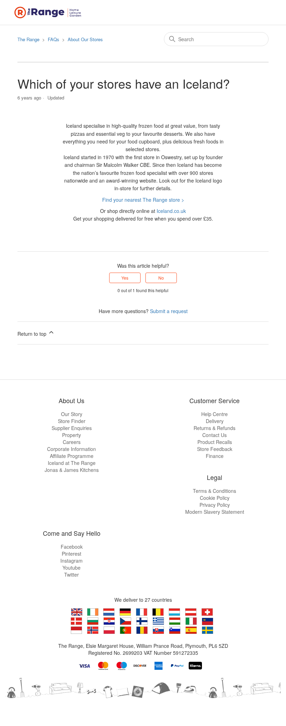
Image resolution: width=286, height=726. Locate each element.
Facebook (72, 546)
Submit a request (169, 311)
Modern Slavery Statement (214, 511)
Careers (72, 441)
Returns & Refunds (214, 427)
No (161, 278)
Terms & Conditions (214, 490)
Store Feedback (214, 448)
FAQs (53, 39)
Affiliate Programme (71, 455)
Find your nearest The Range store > (143, 199)
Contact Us (214, 434)
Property (71, 434)
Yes (124, 278)
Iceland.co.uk (171, 210)
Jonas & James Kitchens (72, 469)
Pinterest (71, 553)
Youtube (71, 567)
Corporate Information (71, 448)
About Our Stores (85, 39)
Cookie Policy (214, 497)
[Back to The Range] (49, 11)
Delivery (215, 420)
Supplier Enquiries (72, 427)
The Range (28, 39)
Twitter (71, 574)
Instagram (71, 560)
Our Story (71, 413)
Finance (215, 455)
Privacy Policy (215, 504)
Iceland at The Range (72, 462)
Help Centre (214, 413)
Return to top (32, 333)
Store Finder (71, 420)
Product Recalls (214, 441)
